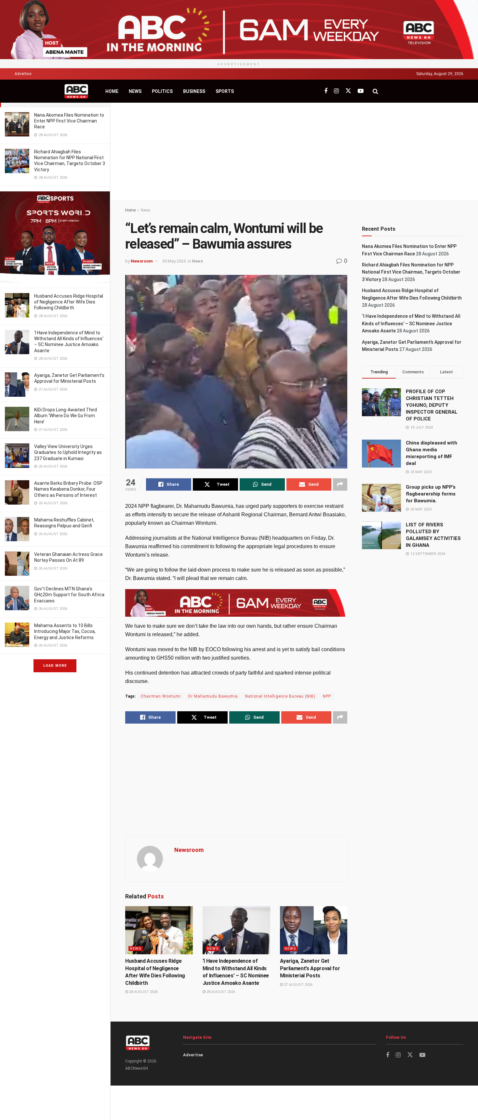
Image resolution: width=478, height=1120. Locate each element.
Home (111, 91)
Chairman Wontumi (161, 696)
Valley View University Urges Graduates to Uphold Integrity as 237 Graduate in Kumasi (68, 452)
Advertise (23, 73)
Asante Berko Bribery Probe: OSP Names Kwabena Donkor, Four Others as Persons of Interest (68, 489)
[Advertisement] (294, 151)
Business (194, 91)
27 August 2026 (297, 985)
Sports (225, 91)
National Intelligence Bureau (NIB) (280, 696)
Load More (55, 665)
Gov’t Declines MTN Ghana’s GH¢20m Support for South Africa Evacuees (69, 594)
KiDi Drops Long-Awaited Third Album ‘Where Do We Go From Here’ (65, 415)
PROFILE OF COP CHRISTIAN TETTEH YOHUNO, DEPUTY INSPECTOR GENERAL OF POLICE (432, 405)
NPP (327, 696)
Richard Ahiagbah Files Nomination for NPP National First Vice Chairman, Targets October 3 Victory (411, 272)
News (135, 91)
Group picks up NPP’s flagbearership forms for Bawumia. (431, 494)
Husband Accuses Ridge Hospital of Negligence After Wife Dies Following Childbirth (68, 301)
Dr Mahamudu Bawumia (213, 696)
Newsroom (142, 261)
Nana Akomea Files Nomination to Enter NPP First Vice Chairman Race (69, 120)
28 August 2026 (143, 992)
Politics (162, 91)
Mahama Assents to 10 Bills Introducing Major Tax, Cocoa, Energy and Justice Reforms (65, 631)
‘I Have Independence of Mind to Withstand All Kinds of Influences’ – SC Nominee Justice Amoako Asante (411, 323)
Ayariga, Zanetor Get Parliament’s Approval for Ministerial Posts (310, 968)
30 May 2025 (174, 261)
